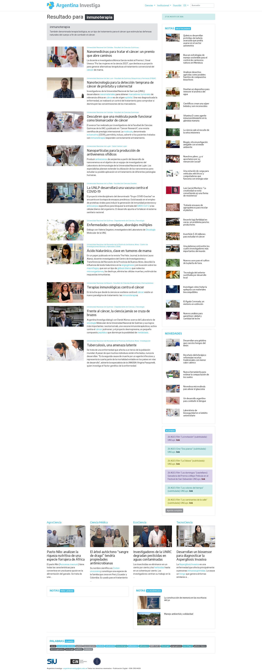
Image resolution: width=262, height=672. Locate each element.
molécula (128, 131)
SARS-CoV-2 (143, 206)
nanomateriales (107, 94)
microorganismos (95, 271)
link (178, 440)
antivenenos (101, 159)
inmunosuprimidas (196, 570)
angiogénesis (127, 265)
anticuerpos (92, 206)
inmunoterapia (98, 138)
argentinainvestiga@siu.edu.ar (74, 668)
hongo (182, 574)
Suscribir (177, 5)
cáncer (90, 70)
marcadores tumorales (140, 94)
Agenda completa (174, 510)
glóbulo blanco (124, 268)
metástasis (143, 332)
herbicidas (159, 567)
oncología (91, 323)
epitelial (129, 97)
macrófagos (93, 268)
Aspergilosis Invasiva (189, 564)
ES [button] (185, 5)
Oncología (150, 229)
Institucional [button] (163, 5)
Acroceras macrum (69, 564)
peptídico (102, 332)
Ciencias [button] (149, 5)
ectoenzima (92, 135)
